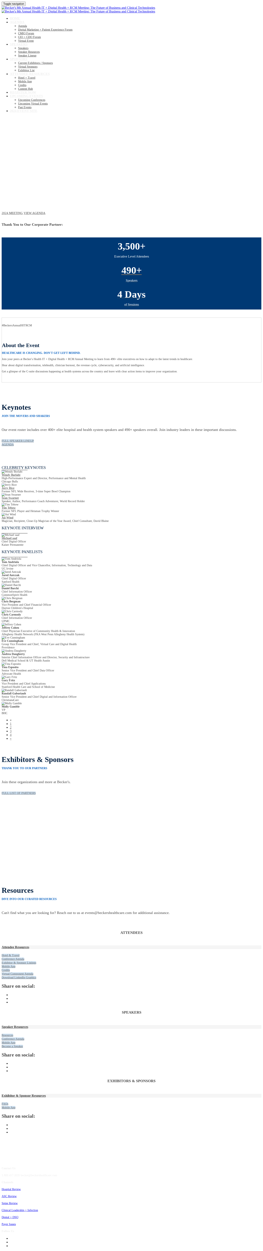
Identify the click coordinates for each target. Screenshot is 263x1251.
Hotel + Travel (26, 77)
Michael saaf (9, 538)
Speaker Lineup (27, 55)
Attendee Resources (30, 74)
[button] (12, 213)
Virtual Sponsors (27, 66)
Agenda (17, 22)
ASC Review (9, 1196)
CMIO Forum (26, 33)
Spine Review (10, 1203)
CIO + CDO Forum (29, 37)
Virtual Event (26, 40)
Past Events (24, 107)
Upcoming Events (26, 96)
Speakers (19, 44)
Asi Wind (7, 517)
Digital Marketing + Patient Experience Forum (45, 29)
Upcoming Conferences (31, 99)
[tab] (131, 947)
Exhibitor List (26, 70)
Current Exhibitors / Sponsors (35, 62)
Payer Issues (9, 1224)
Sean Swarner (10, 497)
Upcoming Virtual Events (33, 103)
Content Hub (25, 88)
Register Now (23, 92)
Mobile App (25, 81)
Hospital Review (11, 1189)
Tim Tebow (9, 507)
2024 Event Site (23, 111)
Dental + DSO (10, 1217)
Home (15, 18)
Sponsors (18, 59)
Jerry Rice (8, 488)
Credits (22, 85)
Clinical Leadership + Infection (20, 1210)
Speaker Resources (29, 51)
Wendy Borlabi (11, 474)
